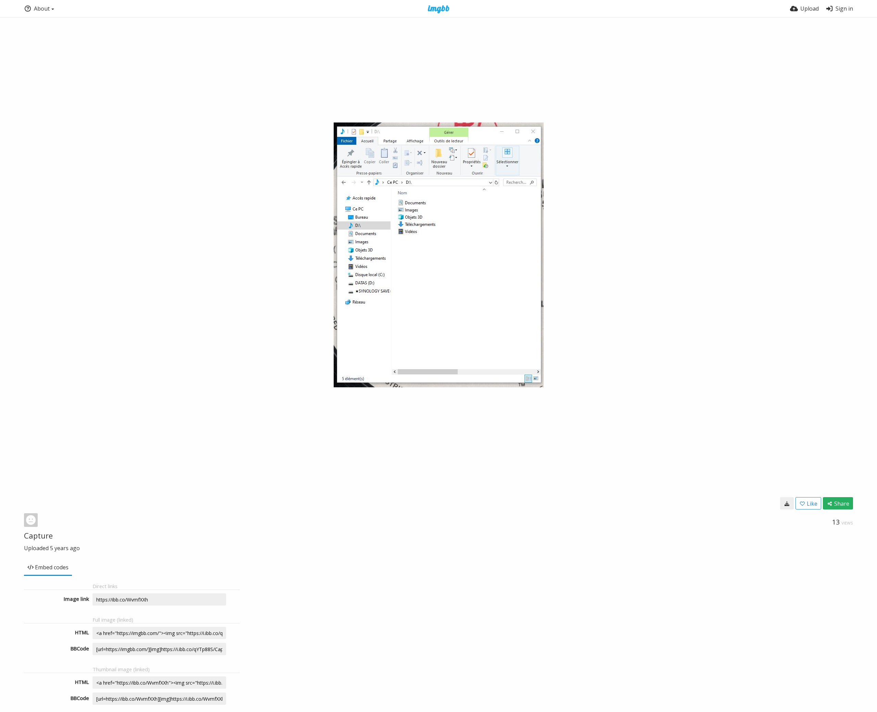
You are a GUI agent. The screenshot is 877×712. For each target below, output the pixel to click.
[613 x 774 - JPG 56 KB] (787, 503)
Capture (38, 535)
